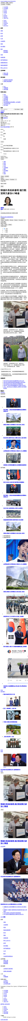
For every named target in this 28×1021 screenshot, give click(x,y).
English (5, 995)
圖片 (2, 49)
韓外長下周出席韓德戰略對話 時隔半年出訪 (14, 385)
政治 (2, 33)
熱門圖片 (3, 691)
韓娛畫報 (5, 52)
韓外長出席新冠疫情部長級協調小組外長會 (14, 382)
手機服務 (5, 88)
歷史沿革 (5, 100)
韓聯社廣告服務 (7, 81)
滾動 (2, 30)
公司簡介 (5, 96)
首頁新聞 (3, 846)
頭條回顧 (3, 57)
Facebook (5, 23)
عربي (4, 997)
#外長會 (3, 110)
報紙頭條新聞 (4, 65)
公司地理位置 (6, 103)
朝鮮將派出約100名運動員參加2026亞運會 (11, 904)
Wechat (5, 21)
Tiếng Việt (5, 1001)
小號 (6, 228)
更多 (2, 690)
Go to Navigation (12, 1)
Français (5, 1000)
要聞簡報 (5, 963)
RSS (4, 86)
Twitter (5, 24)
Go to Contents (4, 1)
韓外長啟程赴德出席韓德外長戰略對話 (13, 383)
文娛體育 (3, 41)
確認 (2, 186)
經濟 (2, 36)
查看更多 (5, 118)
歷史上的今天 (4, 67)
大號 (6, 232)
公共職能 (5, 97)
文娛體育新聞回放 (8, 956)
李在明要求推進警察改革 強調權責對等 (10, 769)
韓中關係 (3, 46)
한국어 (5, 993)
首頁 (4, 94)
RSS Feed (5, 25)
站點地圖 (5, 89)
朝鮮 (2, 43)
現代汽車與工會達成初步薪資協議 (12, 912)
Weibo (4, 20)
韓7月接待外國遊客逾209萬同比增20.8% (13, 914)
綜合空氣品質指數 (5, 126)
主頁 (2, 917)
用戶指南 (5, 105)
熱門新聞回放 (4, 60)
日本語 (5, 996)
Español (5, 999)
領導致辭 (5, 99)
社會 (2, 38)
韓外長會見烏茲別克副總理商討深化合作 (13, 380)
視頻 (2, 54)
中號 (6, 230)
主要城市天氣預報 (8, 79)
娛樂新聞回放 (4, 62)
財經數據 (5, 74)
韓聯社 (2, 112)
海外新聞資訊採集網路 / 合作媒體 (11, 102)
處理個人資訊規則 (5, 1004)
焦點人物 (5, 73)
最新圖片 (5, 50)
